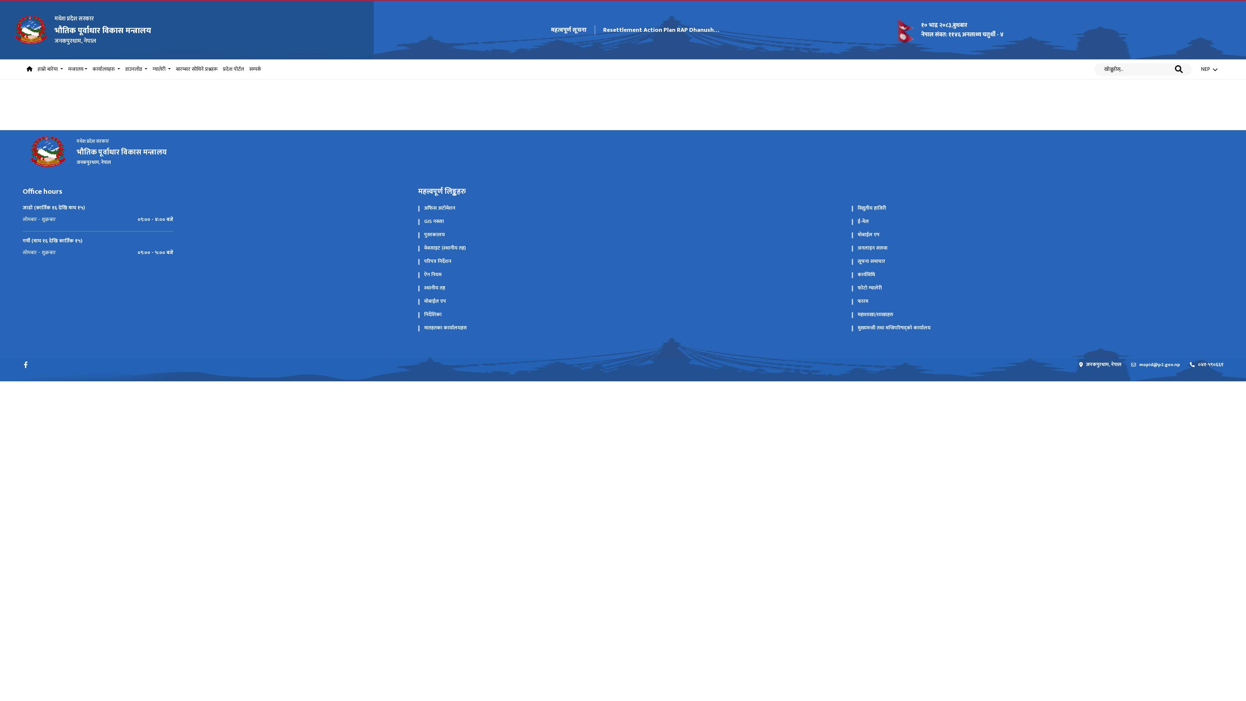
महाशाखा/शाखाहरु (875, 314)
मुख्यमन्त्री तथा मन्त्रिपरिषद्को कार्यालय (894, 328)
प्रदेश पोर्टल (233, 69)
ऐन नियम (433, 274)
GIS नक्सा (434, 221)
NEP (1205, 69)
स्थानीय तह (434, 288)
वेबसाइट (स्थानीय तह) (445, 248)
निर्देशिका (433, 314)
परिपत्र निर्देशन (437, 261)
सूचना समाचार (871, 261)
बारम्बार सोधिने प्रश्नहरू (197, 69)
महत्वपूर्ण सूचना (569, 30)
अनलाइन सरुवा (872, 248)
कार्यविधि (866, 274)
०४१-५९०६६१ (1210, 365)
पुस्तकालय (434, 234)
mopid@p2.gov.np (1159, 365)
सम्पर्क (255, 69)
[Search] (1179, 69)
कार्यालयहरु (104, 69)
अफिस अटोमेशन (439, 208)
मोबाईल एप (869, 234)
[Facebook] (26, 365)
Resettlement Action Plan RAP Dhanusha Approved (661, 30)
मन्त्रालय (75, 69)
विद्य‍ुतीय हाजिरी (872, 208)
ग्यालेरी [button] (160, 69)
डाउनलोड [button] (134, 69)
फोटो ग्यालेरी (870, 288)
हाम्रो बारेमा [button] (48, 69)
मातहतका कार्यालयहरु (445, 328)
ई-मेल (863, 221)
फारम (863, 301)
